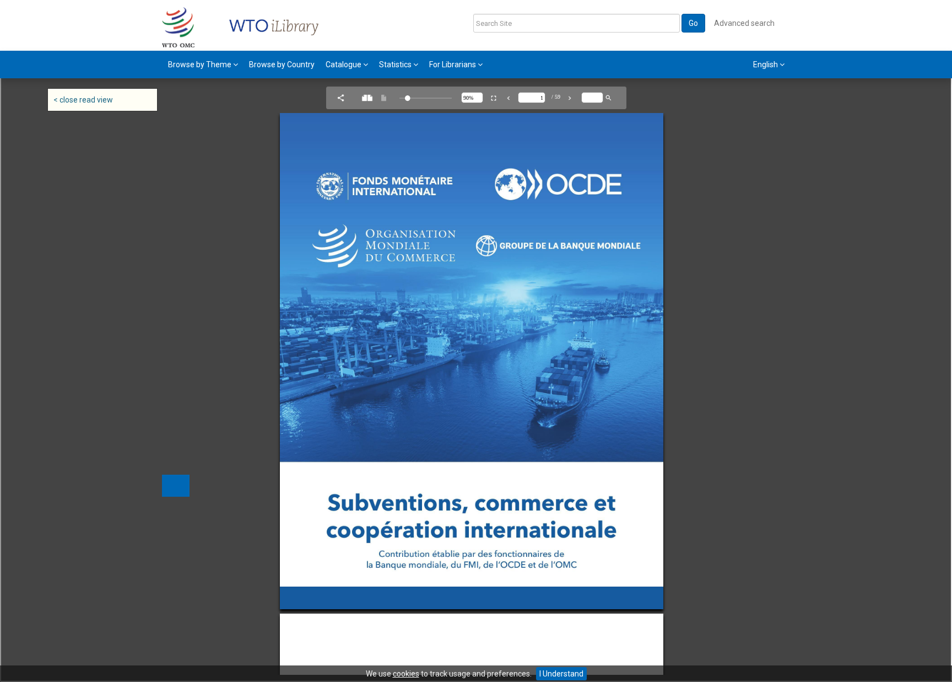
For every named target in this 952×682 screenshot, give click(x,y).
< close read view (83, 99)
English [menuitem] (766, 64)
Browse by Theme (200, 64)
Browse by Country (282, 64)
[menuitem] (203, 64)
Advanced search (744, 23)
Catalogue (344, 64)
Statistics (396, 64)
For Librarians (453, 64)
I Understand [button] (561, 673)
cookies (406, 673)
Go (693, 23)
